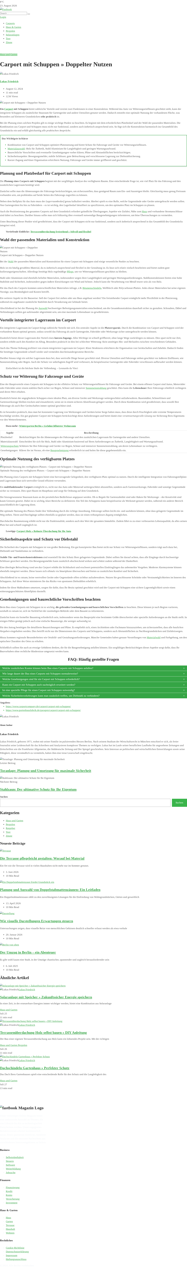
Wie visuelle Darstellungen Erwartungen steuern (36, 921)
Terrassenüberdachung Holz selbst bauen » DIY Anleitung (43, 1032)
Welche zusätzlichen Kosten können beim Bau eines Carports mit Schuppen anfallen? (47, 668)
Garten (9, 1221)
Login (3, 17)
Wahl (10, 261)
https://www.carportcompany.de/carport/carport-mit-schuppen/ (38, 706)
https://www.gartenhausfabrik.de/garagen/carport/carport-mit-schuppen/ (43, 710)
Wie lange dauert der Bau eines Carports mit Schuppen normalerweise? (40, 673)
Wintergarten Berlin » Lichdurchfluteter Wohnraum (47, 426)
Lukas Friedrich (9, 81)
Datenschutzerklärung (17, 1251)
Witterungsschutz (10, 446)
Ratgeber (10, 828)
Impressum (11, 1255)
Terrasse (10, 1225)
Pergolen (10, 31)
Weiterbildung (13, 1168)
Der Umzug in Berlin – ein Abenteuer (28, 952)
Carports (10, 23)
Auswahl (42, 308)
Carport (8, 109)
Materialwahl (154, 637)
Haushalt (10, 1229)
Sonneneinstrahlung (96, 388)
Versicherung (13, 1199)
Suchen (4, 796)
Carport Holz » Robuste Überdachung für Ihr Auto (44, 531)
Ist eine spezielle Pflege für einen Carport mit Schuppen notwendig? (38, 690)
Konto (9, 1195)
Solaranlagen (12, 34)
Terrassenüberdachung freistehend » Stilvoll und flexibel (60, 231)
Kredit (9, 1191)
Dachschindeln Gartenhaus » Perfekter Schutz (34, 1068)
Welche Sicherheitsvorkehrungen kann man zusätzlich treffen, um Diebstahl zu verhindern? (50, 695)
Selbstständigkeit (15, 1157)
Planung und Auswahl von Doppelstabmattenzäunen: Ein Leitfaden (50, 890)
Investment (11, 1202)
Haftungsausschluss (16, 1259)
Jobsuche (10, 1172)
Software (10, 1165)
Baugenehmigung (59, 450)
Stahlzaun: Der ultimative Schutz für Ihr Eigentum (38, 789)
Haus (144, 211)
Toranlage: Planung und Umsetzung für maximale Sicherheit (45, 771)
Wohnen (10, 1232)
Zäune (9, 42)
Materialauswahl (16, 148)
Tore (8, 38)
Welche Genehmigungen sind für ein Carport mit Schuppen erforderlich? (41, 679)
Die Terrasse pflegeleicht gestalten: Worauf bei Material (42, 858)
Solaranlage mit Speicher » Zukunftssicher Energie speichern (46, 997)
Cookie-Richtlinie (15, 1247)
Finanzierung (13, 1187)
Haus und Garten (8, 54)
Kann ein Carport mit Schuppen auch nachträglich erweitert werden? (38, 684)
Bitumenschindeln (92, 288)
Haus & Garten (13, 27)
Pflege (70, 271)
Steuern (10, 1161)
